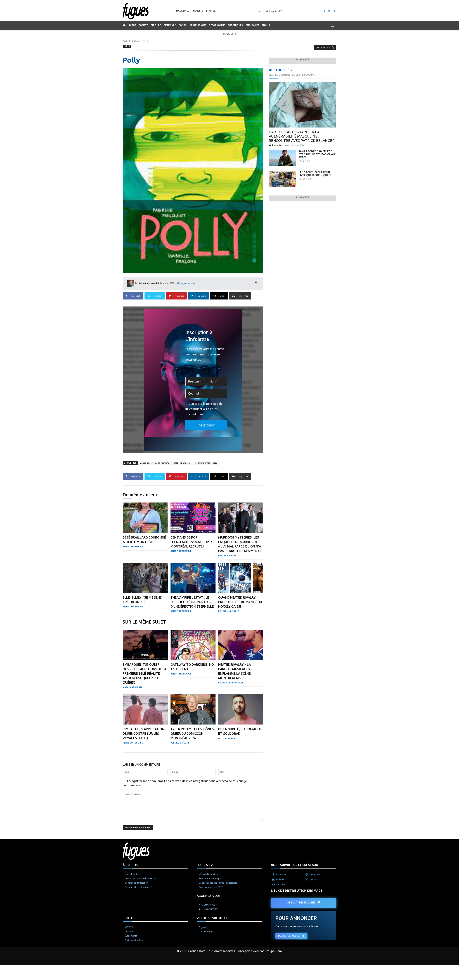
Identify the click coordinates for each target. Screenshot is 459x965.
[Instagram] (329, 11)
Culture (135, 41)
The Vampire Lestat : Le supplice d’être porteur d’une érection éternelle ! (193, 602)
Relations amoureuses (206, 462)
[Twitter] (334, 11)
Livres (145, 41)
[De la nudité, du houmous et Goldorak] (240, 709)
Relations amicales (182, 462)
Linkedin (280, 879)
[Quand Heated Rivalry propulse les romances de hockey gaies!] (240, 578)
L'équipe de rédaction (230, 683)
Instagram (314, 874)
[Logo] (149, 11)
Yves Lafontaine (180, 743)
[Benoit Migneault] (131, 283)
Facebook (281, 874)
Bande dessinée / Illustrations (154, 462)
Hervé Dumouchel (133, 743)
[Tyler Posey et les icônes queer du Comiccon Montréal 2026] (193, 709)
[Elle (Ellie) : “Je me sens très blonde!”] (145, 578)
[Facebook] (324, 11)
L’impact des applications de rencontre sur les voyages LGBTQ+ (144, 733)
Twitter (313, 879)
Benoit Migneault (148, 283)
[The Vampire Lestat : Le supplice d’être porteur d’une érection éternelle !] (193, 578)
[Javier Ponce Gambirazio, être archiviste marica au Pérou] (282, 158)
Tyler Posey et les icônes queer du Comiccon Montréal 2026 (192, 733)
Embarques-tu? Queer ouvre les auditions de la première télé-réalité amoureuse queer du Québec (144, 673)
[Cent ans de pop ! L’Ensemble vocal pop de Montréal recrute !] (193, 517)
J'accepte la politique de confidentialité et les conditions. (206, 409)
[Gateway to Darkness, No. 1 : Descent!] (193, 645)
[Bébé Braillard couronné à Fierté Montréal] (145, 517)
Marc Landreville (133, 687)
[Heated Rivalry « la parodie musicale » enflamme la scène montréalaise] (240, 645)
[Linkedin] (273, 879)
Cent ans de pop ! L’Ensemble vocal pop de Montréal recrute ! (192, 541)
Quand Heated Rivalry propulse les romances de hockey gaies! (240, 602)
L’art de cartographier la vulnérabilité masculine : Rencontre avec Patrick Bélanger (302, 136)
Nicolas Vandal (227, 738)
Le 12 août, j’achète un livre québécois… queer (315, 174)
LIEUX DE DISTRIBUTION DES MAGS (296, 890)
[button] (332, 25)
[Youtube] (273, 884)
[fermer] (244, 311)
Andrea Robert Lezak (279, 145)
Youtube (280, 884)
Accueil (126, 41)
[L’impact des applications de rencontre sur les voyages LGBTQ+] (145, 709)
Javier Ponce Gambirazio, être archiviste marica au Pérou (317, 154)
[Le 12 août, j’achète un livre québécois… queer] (282, 179)
